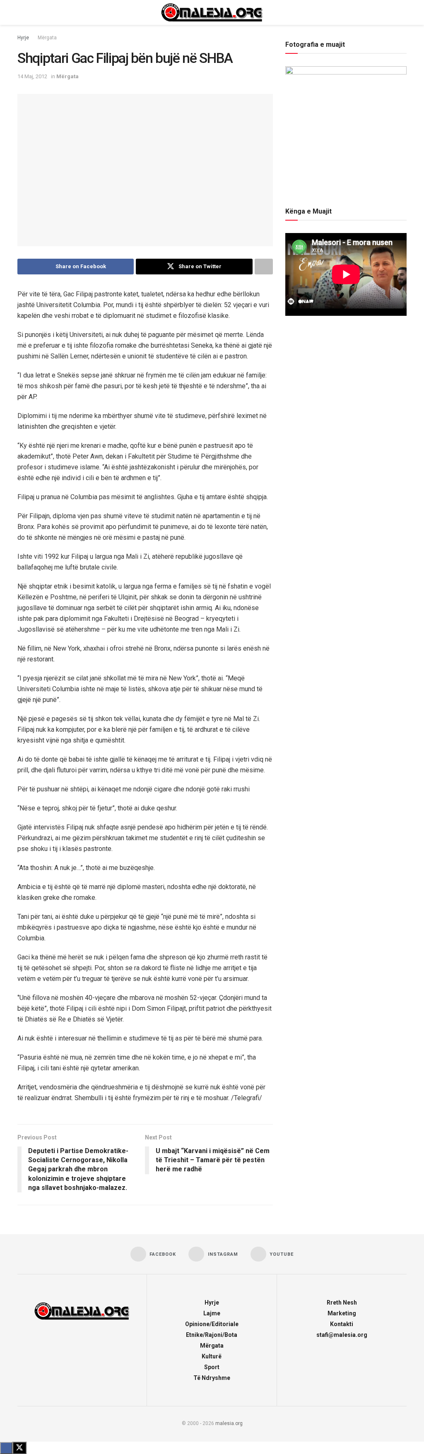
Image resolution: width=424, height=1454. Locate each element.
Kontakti (341, 1324)
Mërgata (47, 38)
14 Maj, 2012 (32, 76)
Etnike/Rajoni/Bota (211, 1334)
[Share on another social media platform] (264, 266)
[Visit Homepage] (212, 12)
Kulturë (212, 1356)
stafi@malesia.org (341, 1334)
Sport (211, 1367)
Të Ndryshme (211, 1378)
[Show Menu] (20, 12)
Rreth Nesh (342, 1302)
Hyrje (23, 38)
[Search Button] (403, 12)
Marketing (342, 1313)
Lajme (211, 1313)
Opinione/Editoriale (211, 1324)
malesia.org (229, 1423)
